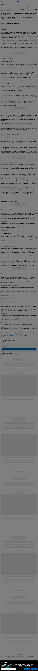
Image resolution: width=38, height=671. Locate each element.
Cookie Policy (8, 667)
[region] (19, 666)
